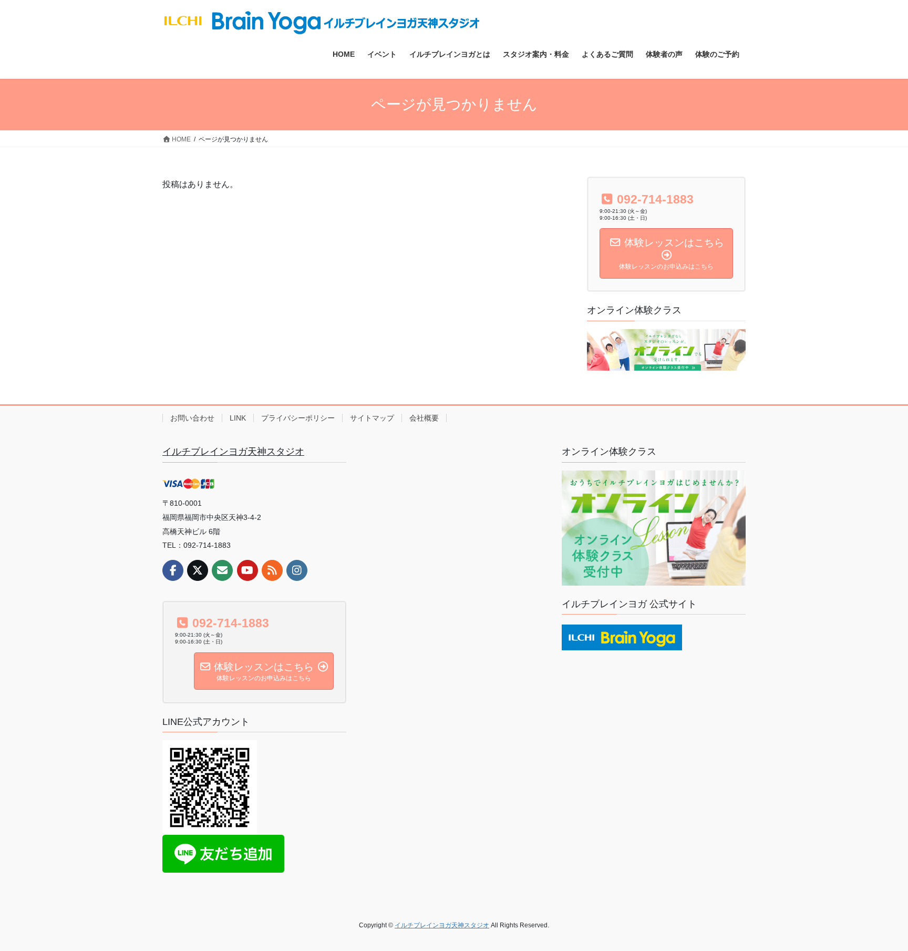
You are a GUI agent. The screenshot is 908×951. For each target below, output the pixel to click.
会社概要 (424, 418)
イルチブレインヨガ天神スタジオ (233, 451)
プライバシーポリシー (298, 418)
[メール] (222, 570)
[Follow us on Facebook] (172, 570)
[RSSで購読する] (272, 570)
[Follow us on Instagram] (296, 570)
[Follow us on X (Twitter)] (197, 570)
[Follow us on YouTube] (247, 570)
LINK (238, 418)
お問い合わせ (192, 418)
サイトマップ (372, 418)
